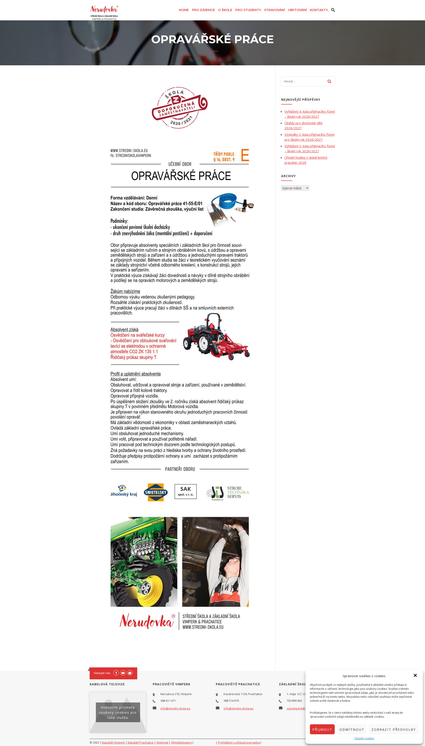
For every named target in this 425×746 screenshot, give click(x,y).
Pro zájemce (203, 10)
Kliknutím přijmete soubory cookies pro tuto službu (118, 712)
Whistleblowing (181, 742)
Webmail (162, 742)
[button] (415, 675)
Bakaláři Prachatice (140, 742)
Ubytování (297, 10)
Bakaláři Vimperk (114, 742)
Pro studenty (248, 10)
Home (184, 10)
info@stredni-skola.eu (175, 708)
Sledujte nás (102, 673)
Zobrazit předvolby (393, 729)
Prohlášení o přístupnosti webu (239, 742)
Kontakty (319, 10)
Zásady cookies (364, 738)
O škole (225, 10)
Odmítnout (351, 729)
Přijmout (322, 729)
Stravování (274, 10)
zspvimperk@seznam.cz (303, 708)
